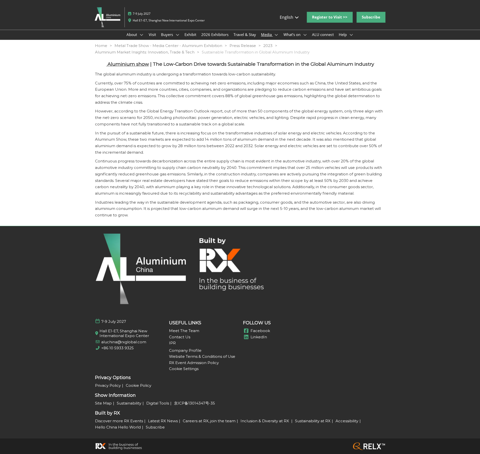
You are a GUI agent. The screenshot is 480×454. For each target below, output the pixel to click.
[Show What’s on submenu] (305, 34)
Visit (152, 34)
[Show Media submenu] (276, 34)
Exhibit (190, 34)
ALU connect (323, 34)
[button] (330, 17)
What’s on (293, 34)
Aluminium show (127, 64)
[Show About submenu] (141, 34)
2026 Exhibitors (214, 34)
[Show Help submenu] (351, 34)
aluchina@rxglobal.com (123, 342)
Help (343, 34)
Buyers (167, 34)
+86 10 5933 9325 (117, 348)
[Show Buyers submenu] (177, 34)
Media (267, 34)
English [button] (287, 17)
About (132, 34)
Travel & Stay (245, 34)
